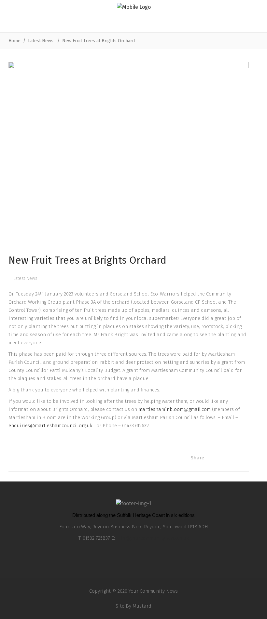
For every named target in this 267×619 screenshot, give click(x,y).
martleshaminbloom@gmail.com (174, 409)
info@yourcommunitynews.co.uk (152, 538)
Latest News (40, 41)
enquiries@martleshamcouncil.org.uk (51, 425)
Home (14, 41)
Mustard (142, 606)
